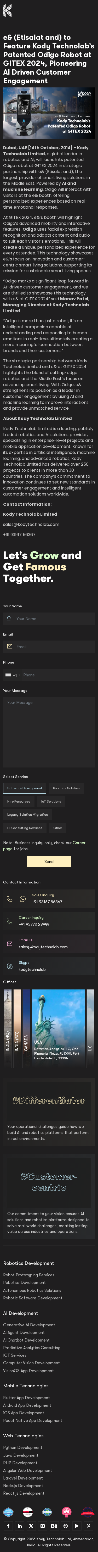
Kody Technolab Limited (30, 514)
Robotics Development (24, 1282)
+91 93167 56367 (47, 902)
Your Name (12, 606)
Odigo (29, 229)
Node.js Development (23, 1485)
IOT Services (14, 1355)
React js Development (23, 1493)
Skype (24, 962)
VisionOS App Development (28, 1371)
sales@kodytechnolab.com (31, 524)
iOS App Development (23, 1413)
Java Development (20, 1455)
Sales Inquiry (43, 895)
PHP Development (20, 1463)
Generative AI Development (29, 1325)
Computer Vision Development (31, 1363)
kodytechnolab (32, 969)
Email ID (25, 940)
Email (8, 634)
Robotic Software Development (32, 1298)
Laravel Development (23, 1478)
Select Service (15, 776)
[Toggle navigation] (90, 10)
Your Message (15, 690)
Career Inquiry (31, 917)
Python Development (22, 1447)
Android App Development (27, 1405)
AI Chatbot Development (26, 1340)
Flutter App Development (26, 1397)
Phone (8, 662)
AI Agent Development (24, 1332)
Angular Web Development (27, 1470)
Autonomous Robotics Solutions (32, 1290)
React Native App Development (32, 1420)
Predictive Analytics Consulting (31, 1347)
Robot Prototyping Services (28, 1275)
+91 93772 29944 (34, 924)
